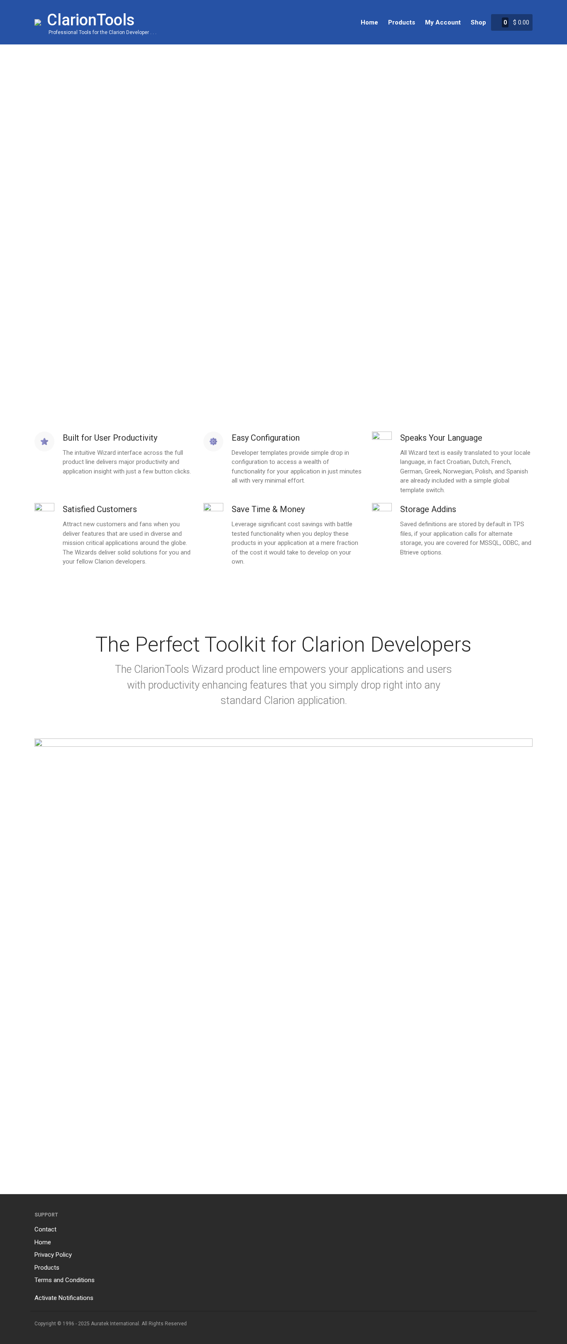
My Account (443, 22)
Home (369, 22)
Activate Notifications (63, 1298)
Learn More (315, 260)
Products (401, 22)
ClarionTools (90, 20)
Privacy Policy (53, 1254)
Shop (478, 22)
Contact (45, 1229)
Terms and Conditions (64, 1280)
